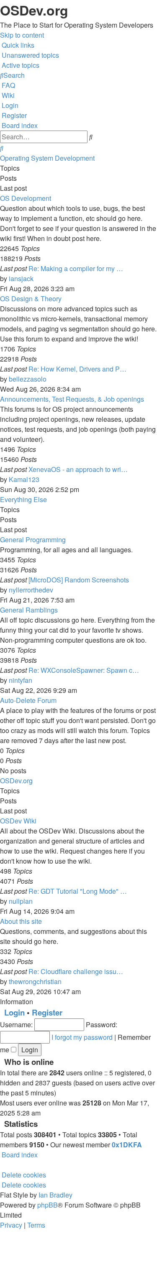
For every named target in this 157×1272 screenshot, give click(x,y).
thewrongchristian (35, 981)
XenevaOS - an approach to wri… (78, 469)
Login (14, 1012)
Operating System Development (47, 158)
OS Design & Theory (31, 298)
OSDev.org (16, 780)
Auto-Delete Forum (28, 700)
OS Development (25, 198)
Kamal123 (24, 479)
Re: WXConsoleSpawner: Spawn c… (83, 670)
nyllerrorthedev (31, 590)
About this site (21, 921)
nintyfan (20, 680)
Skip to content (22, 35)
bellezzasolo (27, 379)
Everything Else (23, 499)
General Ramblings (29, 610)
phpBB (47, 1205)
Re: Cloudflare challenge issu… (75, 971)
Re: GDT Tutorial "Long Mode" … (77, 891)
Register (47, 1012)
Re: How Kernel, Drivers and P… (77, 369)
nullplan (21, 901)
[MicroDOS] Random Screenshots (78, 580)
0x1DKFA (127, 1144)
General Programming (33, 539)
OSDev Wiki (18, 821)
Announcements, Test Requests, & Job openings (72, 399)
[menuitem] (29, 55)
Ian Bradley (55, 1195)
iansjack (21, 278)
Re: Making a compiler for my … (75, 268)
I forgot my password (82, 1037)
